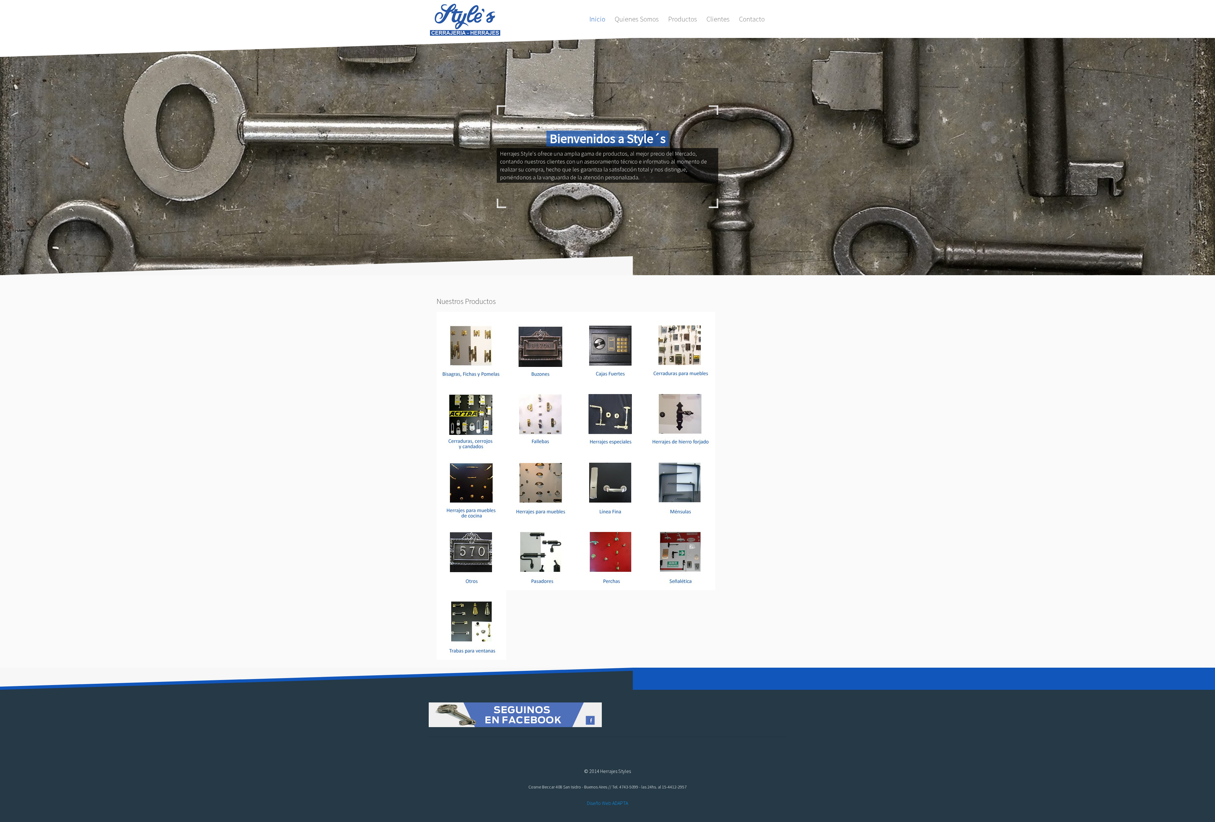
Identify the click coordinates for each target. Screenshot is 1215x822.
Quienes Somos (637, 19)
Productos (682, 19)
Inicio (597, 19)
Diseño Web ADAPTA (607, 803)
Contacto (752, 19)
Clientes (718, 19)
